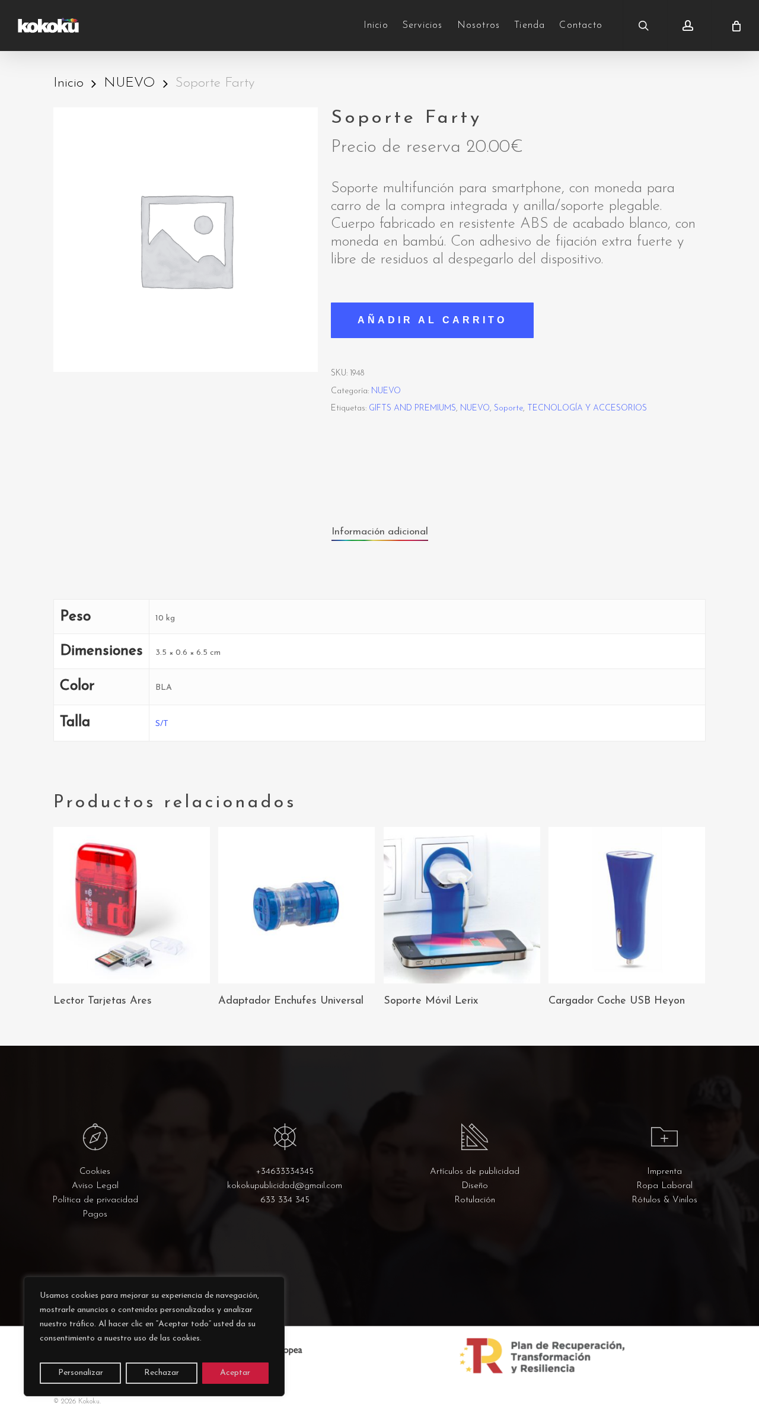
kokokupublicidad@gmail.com (284, 1186)
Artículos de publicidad (474, 1171)
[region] (154, 1336)
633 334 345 (285, 1200)
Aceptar (235, 1372)
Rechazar (161, 1372)
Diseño (474, 1186)
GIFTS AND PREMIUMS (412, 408)
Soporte (508, 408)
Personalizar (80, 1372)
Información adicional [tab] (379, 532)
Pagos (94, 1214)
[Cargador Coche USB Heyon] (626, 905)
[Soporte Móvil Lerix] (462, 905)
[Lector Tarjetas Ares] (131, 905)
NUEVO (129, 83)
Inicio (68, 83)
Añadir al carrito (432, 320)
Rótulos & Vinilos (664, 1200)
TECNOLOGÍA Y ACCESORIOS (587, 408)
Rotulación (474, 1200)
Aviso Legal (95, 1186)
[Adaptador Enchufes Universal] (296, 905)
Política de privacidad (95, 1200)
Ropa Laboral (664, 1186)
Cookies (94, 1171)
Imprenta (664, 1171)
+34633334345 (285, 1171)
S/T (161, 723)
